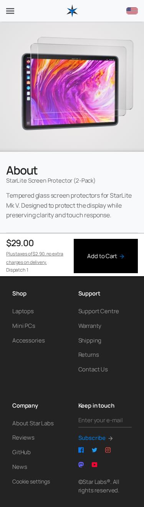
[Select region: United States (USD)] (132, 10)
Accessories (28, 340)
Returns (88, 355)
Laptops (23, 311)
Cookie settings (31, 481)
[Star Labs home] (72, 10)
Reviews (23, 437)
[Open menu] (10, 11)
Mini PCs (23, 326)
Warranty (90, 326)
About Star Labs (33, 423)
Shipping (90, 340)
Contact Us (93, 369)
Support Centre (98, 311)
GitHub (21, 452)
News (19, 467)
